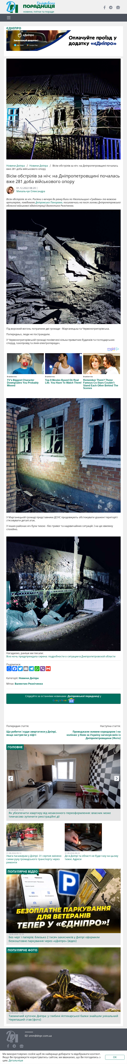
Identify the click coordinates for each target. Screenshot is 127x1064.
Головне (15, 747)
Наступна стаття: (94, 732)
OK (115, 1057)
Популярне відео (23, 872)
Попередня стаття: (31, 730)
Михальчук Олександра (30, 191)
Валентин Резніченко (29, 683)
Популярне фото (22, 950)
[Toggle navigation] (8, 17)
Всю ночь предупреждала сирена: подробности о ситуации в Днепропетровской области (60, 656)
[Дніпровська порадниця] (14, 1037)
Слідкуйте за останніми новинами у (63, 698)
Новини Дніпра (15, 165)
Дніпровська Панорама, (49, 202)
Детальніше (16, 1060)
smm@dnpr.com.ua (40, 1035)
